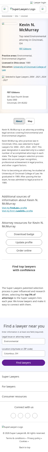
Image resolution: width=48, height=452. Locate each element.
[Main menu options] (5, 9)
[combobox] (23, 341)
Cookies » (24, 441)
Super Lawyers (10, 376)
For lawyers (8, 386)
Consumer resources (14, 396)
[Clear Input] (42, 341)
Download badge (24, 234)
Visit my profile (14, 207)
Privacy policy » (34, 438)
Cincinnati (24, 16)
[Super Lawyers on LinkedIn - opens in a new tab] (34, 415)
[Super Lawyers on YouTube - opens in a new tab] (27, 415)
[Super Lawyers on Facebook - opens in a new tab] (13, 415)
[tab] (19, 121)
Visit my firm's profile (17, 210)
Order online (24, 250)
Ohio (16, 16)
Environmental (7, 16)
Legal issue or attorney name (16, 336)
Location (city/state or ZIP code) (17, 349)
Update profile (24, 242)
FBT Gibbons (25, 48)
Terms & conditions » (16, 438)
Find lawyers (23, 362)
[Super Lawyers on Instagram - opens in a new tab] (20, 415)
